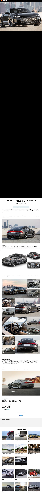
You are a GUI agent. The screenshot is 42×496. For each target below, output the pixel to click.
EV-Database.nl (8, 409)
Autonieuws (23, 204)
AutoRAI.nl (38, 0)
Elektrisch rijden (16, 0)
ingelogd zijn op (7, 424)
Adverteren (34, 0)
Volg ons (30, 0)
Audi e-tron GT (21, 412)
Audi (18, 412)
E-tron (24, 412)
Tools (26, 0)
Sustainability (23, 0)
